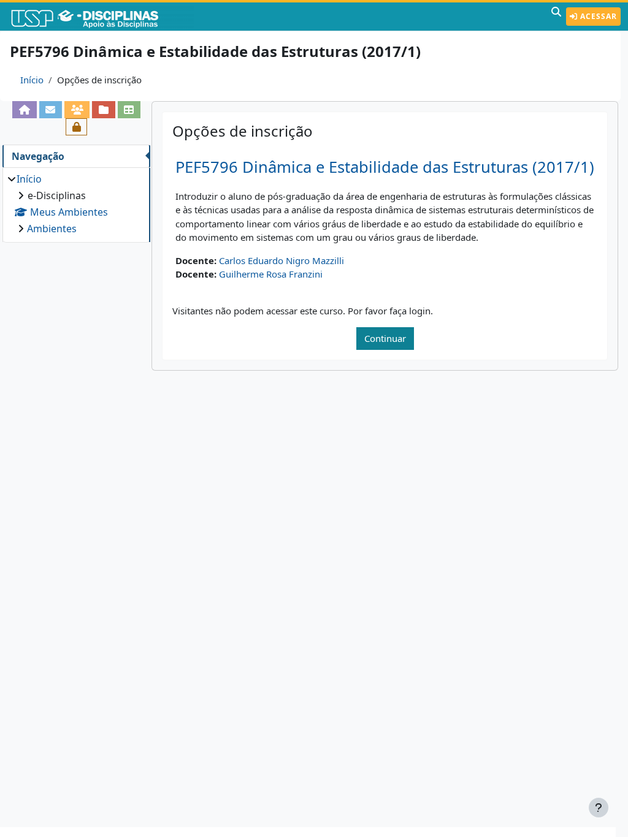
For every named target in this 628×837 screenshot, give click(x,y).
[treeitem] (76, 204)
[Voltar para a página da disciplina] (24, 109)
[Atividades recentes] (103, 109)
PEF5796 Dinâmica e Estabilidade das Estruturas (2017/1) (384, 167)
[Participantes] (77, 109)
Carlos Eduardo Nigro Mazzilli (281, 260)
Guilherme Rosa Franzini (271, 274)
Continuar (385, 338)
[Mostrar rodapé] (598, 807)
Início (32, 80)
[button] (556, 16)
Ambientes (52, 228)
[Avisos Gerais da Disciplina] (50, 109)
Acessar (597, 16)
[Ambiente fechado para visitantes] (76, 126)
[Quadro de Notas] (129, 109)
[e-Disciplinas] (103, 16)
